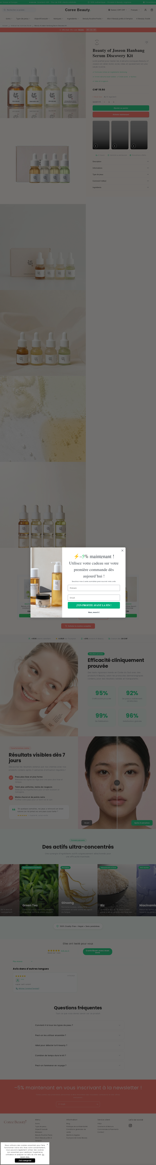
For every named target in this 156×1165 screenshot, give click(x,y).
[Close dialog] (122, 550)
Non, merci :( (93, 612)
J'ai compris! (25, 1160)
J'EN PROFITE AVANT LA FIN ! (93, 605)
